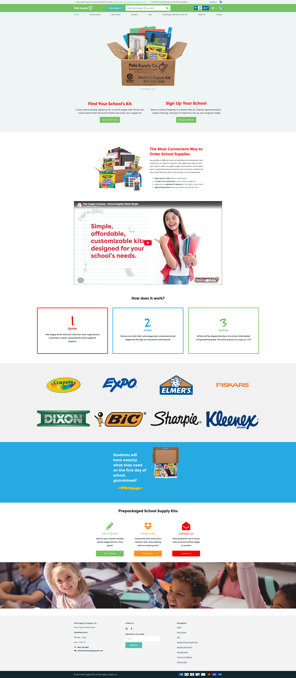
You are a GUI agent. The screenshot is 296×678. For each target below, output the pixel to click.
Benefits (134, 14)
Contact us (213, 2)
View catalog (114, 8)
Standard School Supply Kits (187, 642)
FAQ (150, 14)
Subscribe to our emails (134, 634)
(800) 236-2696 (83, 647)
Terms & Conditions (184, 657)
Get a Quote (115, 14)
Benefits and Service (184, 647)
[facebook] (131, 629)
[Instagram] (126, 629)
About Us (201, 14)
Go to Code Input (110, 119)
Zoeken (167, 8)
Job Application (182, 652)
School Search (95, 14)
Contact (219, 14)
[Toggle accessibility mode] (220, 2)
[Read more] (214, 8)
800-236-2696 (117, 2)
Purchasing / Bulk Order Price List (174, 14)
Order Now (148, 553)
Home (76, 14)
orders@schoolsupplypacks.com (135, 2)
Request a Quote (186, 119)
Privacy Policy (182, 662)
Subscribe (134, 645)
